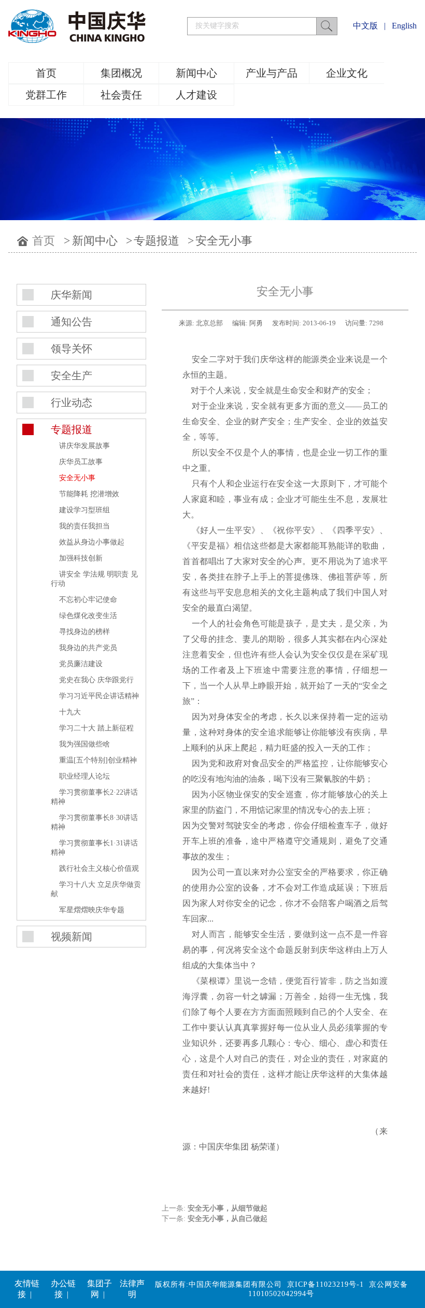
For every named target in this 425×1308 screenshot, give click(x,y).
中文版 (365, 25)
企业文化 (346, 73)
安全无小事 (223, 240)
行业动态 (71, 402)
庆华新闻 (71, 294)
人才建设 (196, 94)
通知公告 (71, 321)
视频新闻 (71, 936)
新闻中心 (196, 73)
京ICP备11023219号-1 (325, 1284)
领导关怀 (71, 348)
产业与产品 (272, 73)
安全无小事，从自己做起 (227, 1219)
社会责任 (121, 94)
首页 (46, 73)
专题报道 (156, 240)
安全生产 (71, 375)
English (404, 25)
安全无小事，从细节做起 (227, 1208)
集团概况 (121, 73)
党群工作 (46, 94)
